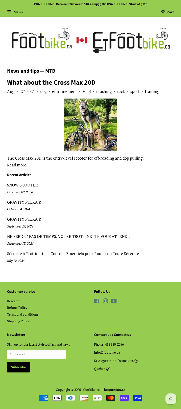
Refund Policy (17, 307)
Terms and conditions (22, 314)
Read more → (19, 165)
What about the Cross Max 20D (51, 82)
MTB (86, 91)
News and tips (23, 71)
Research (13, 301)
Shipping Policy (18, 321)
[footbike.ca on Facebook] (96, 302)
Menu (18, 12)
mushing (104, 91)
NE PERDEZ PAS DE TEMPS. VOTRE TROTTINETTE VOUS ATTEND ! (68, 236)
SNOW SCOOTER (22, 185)
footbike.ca (91, 389)
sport (135, 91)
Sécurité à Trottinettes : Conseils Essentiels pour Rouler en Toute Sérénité (73, 253)
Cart (170, 12)
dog (43, 91)
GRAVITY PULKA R (24, 202)
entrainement (64, 91)
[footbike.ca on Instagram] (105, 302)
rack (121, 91)
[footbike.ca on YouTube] (114, 302)
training (152, 91)
